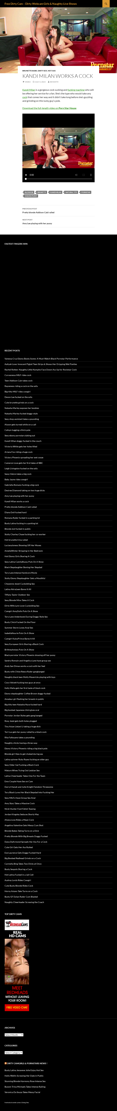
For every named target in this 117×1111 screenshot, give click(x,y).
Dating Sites (25, 1102)
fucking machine (76, 89)
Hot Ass (52, 71)
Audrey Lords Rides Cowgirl (18, 880)
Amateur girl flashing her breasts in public (24, 699)
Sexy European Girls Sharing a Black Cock (24, 644)
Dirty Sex (42, 71)
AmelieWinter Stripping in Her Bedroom (24, 550)
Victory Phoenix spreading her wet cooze (24, 457)
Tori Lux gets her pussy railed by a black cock (25, 732)
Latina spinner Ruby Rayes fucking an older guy (27, 759)
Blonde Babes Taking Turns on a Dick (22, 830)
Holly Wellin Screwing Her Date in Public (24, 1075)
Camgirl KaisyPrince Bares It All (20, 638)
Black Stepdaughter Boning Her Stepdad (23, 567)
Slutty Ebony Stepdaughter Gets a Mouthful (25, 578)
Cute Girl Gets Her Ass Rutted (19, 847)
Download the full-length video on (49, 108)
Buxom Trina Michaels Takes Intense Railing (25, 1086)
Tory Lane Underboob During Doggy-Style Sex (26, 616)
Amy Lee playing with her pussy (37, 222)
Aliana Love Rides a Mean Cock (19, 819)
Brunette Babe (29, 71)
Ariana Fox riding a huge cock (18, 452)
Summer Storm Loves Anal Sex (19, 627)
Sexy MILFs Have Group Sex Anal (20, 798)
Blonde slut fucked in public (18, 529)
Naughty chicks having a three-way (21, 743)
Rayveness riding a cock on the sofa (21, 386)
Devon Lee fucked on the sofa (18, 397)
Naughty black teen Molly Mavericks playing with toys (30, 677)
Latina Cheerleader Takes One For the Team (25, 776)
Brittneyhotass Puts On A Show (19, 649)
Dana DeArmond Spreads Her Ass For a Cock (26, 841)
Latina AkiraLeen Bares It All (18, 589)
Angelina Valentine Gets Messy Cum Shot (24, 825)
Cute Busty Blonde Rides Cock (19, 885)
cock (24, 97)
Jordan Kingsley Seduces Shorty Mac (22, 814)
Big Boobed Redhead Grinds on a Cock (23, 858)
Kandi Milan (28, 89)
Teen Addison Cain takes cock (18, 380)
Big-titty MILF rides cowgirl (17, 391)
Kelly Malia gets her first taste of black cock (25, 688)
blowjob (29, 192)
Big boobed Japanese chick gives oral (22, 710)
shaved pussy (31, 196)
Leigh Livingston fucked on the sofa (21, 468)
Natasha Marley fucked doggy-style (21, 413)
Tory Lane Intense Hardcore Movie (21, 572)
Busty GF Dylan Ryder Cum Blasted (21, 896)
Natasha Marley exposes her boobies (22, 408)
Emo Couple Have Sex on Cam (19, 781)
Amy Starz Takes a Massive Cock (20, 803)
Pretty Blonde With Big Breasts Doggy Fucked (26, 836)
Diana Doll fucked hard (16, 512)
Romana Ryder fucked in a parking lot (22, 518)
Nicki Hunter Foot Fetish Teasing (20, 809)
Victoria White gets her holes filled (21, 446)
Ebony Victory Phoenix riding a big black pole (26, 748)
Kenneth (54, 82)
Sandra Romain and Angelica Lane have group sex (28, 660)
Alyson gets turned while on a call (20, 424)
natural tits (71, 192)
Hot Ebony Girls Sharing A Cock (20, 556)
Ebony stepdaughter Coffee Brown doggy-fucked (27, 693)
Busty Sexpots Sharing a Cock (18, 869)
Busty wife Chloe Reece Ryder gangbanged (24, 671)
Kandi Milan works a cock (17, 501)
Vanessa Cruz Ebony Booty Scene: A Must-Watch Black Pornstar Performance (41, 358)
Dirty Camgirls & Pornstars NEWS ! (27, 1063)
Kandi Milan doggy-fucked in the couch (23, 441)
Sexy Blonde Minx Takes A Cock (19, 600)
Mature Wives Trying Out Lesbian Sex (22, 770)
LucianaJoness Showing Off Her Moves (23, 545)
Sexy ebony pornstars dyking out (20, 435)
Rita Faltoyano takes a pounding (20, 737)
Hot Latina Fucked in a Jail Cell (19, 874)
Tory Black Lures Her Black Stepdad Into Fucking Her (29, 792)
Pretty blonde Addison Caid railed (38, 211)
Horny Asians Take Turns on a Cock (21, 891)
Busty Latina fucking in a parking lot (21, 523)
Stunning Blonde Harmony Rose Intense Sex (25, 1081)
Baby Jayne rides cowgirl (16, 479)
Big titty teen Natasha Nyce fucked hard (23, 704)
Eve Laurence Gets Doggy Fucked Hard (23, 852)
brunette (41, 192)
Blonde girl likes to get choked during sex (24, 754)
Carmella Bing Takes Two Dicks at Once (23, 863)
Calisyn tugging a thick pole (17, 430)
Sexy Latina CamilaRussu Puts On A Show (24, 561)
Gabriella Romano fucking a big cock (22, 485)
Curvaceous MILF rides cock (18, 375)
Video (28, 82)
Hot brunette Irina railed (16, 539)
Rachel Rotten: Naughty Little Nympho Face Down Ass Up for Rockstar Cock (41, 369)
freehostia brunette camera (13, 1102)
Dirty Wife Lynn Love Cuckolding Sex (22, 605)
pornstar (85, 192)
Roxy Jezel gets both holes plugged (21, 721)
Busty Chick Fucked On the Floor (20, 622)
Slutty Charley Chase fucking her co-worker (25, 534)
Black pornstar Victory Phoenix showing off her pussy (30, 655)
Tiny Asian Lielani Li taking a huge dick (23, 726)
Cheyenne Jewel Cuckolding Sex (20, 583)
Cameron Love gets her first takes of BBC (24, 463)
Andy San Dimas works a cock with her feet (25, 666)
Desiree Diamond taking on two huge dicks (25, 490)
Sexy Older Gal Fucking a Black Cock (22, 765)
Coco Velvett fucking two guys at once (22, 682)
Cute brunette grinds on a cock (19, 402)
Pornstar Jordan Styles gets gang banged (23, 715)
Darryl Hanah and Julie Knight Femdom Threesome (29, 787)
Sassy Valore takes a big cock (18, 474)
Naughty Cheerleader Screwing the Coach (24, 902)
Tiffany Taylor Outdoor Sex (17, 594)
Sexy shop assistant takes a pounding (22, 419)
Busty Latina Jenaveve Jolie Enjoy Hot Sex (24, 1070)
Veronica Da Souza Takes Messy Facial (22, 1092)
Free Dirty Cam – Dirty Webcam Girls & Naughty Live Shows (41, 3)
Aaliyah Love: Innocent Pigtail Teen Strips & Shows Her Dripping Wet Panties (41, 364)
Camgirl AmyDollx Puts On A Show (21, 611)
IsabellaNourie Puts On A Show (19, 633)
